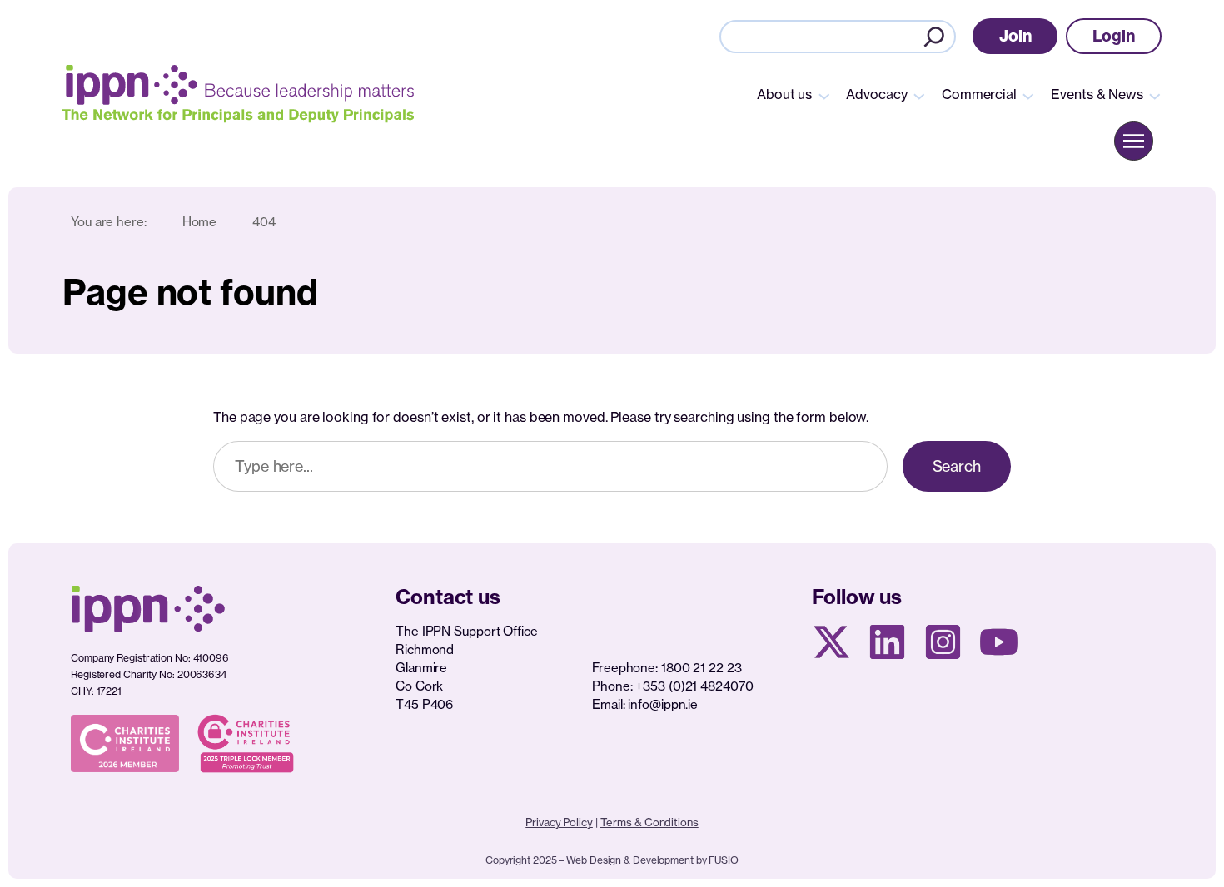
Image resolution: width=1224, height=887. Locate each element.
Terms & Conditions (649, 822)
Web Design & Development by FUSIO (652, 860)
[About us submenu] (824, 95)
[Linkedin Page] (887, 642)
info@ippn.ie (663, 704)
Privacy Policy (559, 822)
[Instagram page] (943, 642)
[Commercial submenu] (1028, 95)
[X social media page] (831, 642)
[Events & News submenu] (1155, 95)
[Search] (934, 36)
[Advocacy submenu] (919, 95)
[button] (1015, 36)
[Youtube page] (998, 642)
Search (957, 466)
